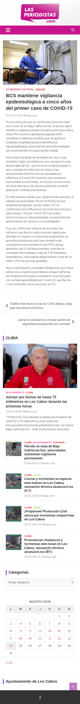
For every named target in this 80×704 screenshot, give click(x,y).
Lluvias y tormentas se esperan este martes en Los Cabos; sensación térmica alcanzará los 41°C (48, 485)
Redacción (30, 115)
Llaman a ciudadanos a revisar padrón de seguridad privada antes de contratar (44, 322)
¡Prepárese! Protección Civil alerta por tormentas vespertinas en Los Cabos (49, 515)
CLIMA (12, 338)
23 (69, 638)
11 (21, 631)
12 (30, 631)
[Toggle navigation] (8, 30)
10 (10, 631)
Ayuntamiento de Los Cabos (31, 681)
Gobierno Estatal (20, 89)
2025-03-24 (13, 115)
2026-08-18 (13, 411)
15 (59, 631)
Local (37, 475)
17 (11, 638)
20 (40, 638)
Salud (40, 89)
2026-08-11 (31, 495)
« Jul (9, 662)
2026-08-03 (32, 557)
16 (69, 631)
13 (40, 631)
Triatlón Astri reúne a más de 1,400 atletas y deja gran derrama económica (41, 306)
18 (20, 638)
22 (59, 638)
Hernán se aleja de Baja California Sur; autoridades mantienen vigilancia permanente (45, 452)
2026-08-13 (31, 463)
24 (11, 646)
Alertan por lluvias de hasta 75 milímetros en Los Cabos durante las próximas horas (36, 402)
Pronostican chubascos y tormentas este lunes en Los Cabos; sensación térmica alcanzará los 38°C (45, 546)
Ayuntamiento (15, 392)
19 (30, 638)
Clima (29, 392)
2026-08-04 (32, 524)
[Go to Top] (73, 686)
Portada (59, 442)
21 (49, 638)
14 (49, 631)
